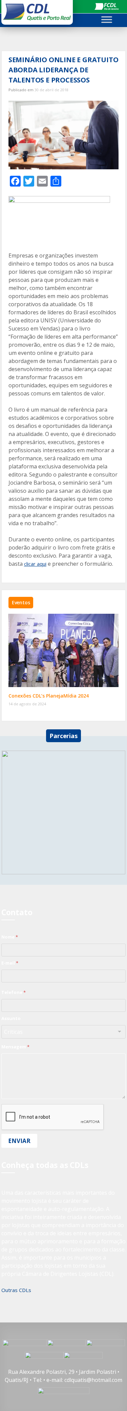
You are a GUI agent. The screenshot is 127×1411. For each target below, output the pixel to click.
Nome (9, 937)
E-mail (9, 963)
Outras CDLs (16, 1290)
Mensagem (15, 1047)
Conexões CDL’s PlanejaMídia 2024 (48, 695)
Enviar (19, 1141)
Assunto (11, 1018)
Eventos (21, 602)
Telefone (13, 992)
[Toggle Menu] (106, 19)
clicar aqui (35, 563)
